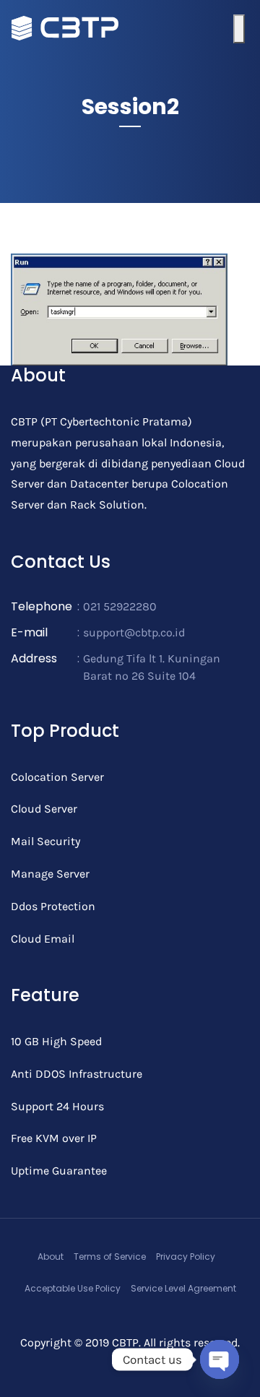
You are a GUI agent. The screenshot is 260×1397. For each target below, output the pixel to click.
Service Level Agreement (183, 1288)
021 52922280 (120, 606)
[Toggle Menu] (239, 28)
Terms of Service (110, 1256)
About (51, 1256)
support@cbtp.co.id (134, 632)
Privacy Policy (185, 1256)
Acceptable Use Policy (73, 1288)
